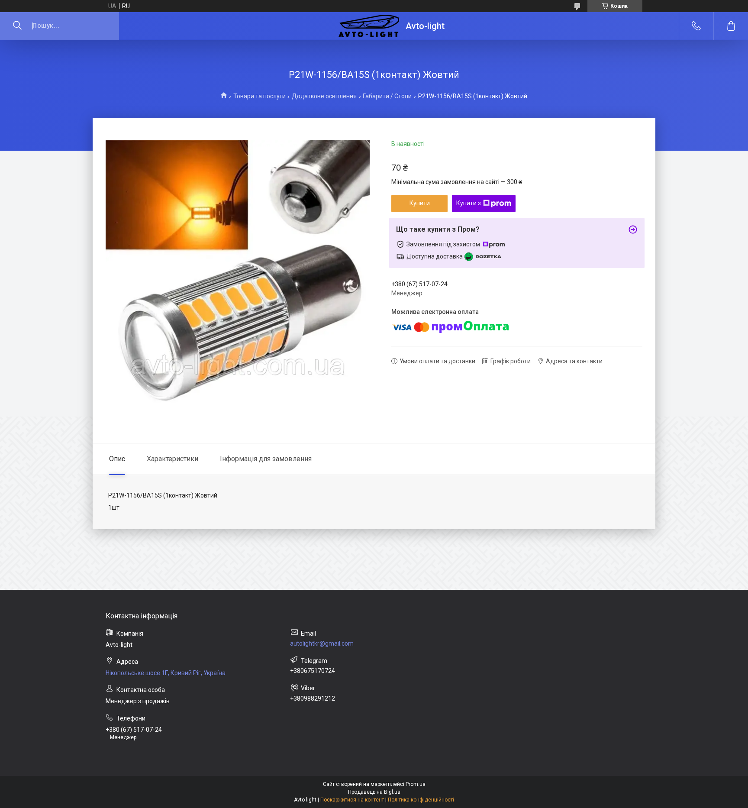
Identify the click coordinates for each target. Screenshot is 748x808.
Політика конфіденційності (421, 800)
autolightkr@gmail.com (322, 643)
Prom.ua (416, 784)
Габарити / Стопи (387, 96)
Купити (419, 203)
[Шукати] (17, 26)
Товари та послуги (259, 96)
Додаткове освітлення (324, 96)
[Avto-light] (369, 26)
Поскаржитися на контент (352, 800)
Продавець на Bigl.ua (374, 792)
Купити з (468, 203)
